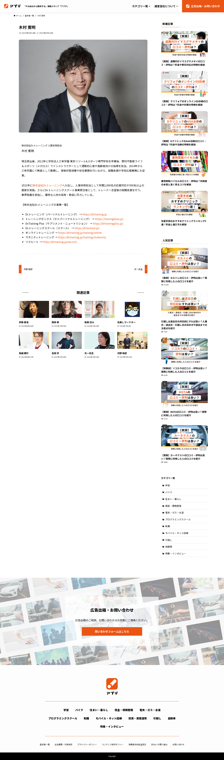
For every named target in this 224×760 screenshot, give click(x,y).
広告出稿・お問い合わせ (205, 6)
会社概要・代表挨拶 (63, 744)
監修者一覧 (45, 744)
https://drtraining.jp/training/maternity (82, 237)
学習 (167, 485)
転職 (167, 526)
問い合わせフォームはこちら (112, 631)
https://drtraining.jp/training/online (80, 233)
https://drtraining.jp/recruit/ (59, 242)
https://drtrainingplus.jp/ (108, 223)
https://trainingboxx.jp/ (109, 219)
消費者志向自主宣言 (137, 744)
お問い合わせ (178, 744)
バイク (168, 492)
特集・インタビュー (175, 553)
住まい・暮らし (173, 499)
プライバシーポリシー (87, 744)
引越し (168, 540)
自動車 (168, 546)
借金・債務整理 (173, 505)
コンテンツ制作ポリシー (112, 744)
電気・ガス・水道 (174, 512)
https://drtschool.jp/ (87, 228)
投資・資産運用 (137, 718)
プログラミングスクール (178, 519)
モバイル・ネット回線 (176, 533)
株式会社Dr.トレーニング (47, 185)
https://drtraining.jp (94, 214)
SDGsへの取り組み (159, 744)
